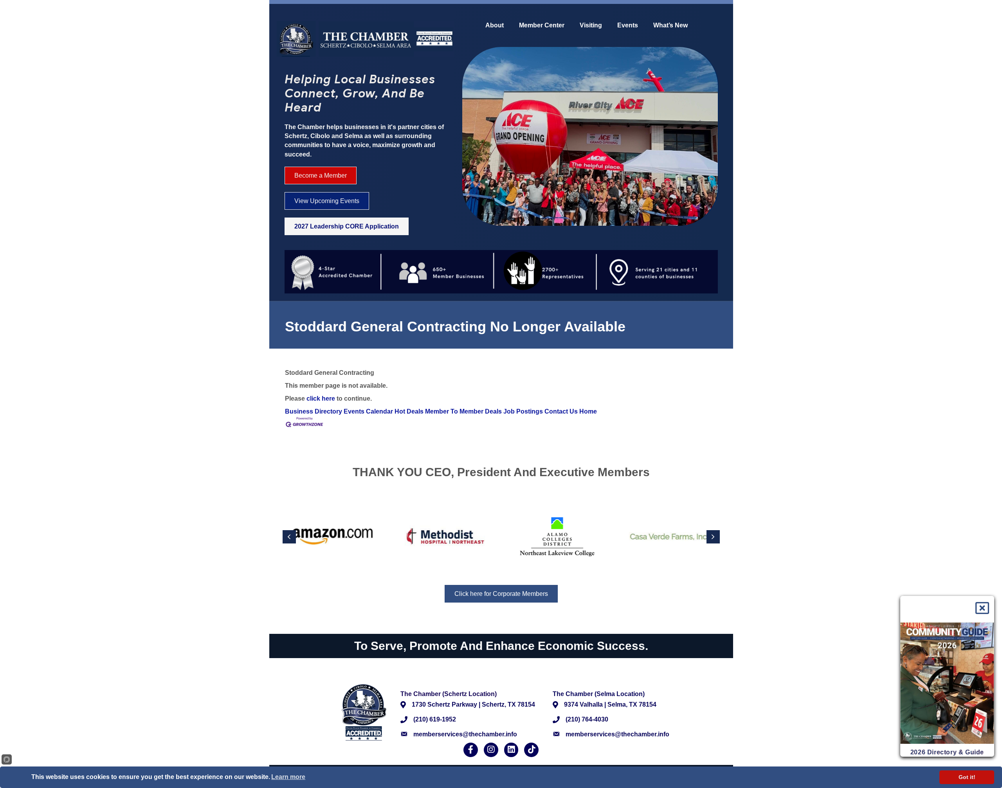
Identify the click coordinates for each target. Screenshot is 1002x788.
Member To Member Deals (463, 411)
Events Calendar (368, 411)
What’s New (670, 25)
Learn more (288, 777)
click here (320, 398)
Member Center (541, 25)
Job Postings (523, 411)
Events (627, 25)
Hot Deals (409, 411)
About (494, 25)
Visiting (591, 25)
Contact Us (561, 411)
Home (588, 411)
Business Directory (313, 411)
